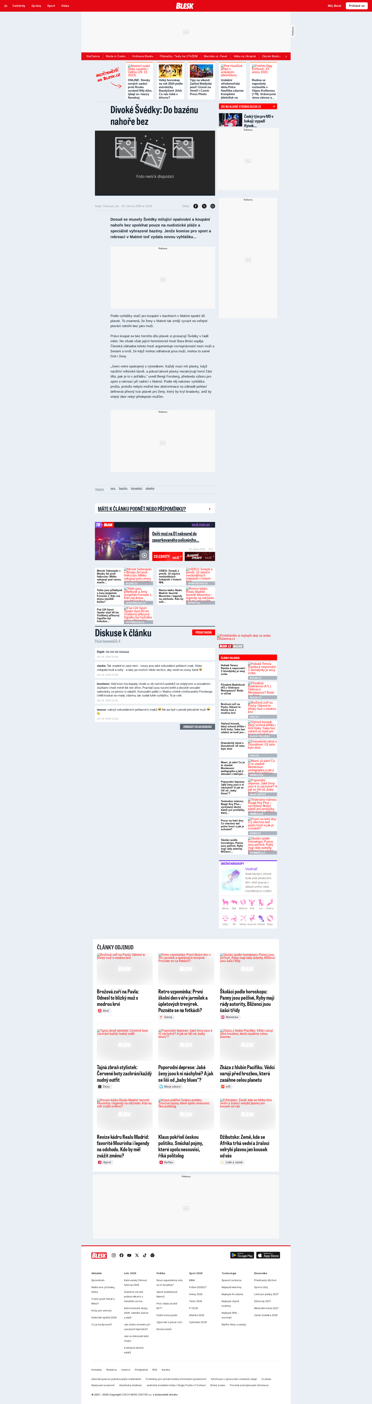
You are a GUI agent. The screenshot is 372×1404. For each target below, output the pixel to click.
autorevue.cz (135, 622)
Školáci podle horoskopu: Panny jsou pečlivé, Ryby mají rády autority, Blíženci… (232, 846)
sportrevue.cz (198, 583)
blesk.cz (132, 583)
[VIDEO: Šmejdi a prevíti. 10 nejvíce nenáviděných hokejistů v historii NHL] (200, 576)
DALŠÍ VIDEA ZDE (201, 525)
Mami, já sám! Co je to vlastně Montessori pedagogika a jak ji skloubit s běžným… (233, 768)
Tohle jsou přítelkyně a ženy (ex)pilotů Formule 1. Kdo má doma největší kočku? (109, 596)
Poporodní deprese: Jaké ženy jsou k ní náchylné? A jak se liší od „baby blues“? (233, 787)
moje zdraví (258, 794)
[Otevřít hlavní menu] (5, 5)
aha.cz (254, 716)
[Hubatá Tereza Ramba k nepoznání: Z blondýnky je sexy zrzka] (262, 671)
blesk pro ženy (260, 736)
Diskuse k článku (123, 632)
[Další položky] (286, 56)
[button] (242, 1255)
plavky (150, 488)
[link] (113, 1255)
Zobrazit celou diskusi (197, 727)
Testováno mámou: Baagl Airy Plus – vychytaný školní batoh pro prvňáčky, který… (233, 807)
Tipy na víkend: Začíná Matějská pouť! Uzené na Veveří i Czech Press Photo (201, 87)
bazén (123, 488)
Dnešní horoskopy (232, 863)
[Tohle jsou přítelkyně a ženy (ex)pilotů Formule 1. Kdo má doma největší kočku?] (138, 596)
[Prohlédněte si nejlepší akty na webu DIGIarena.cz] (247, 637)
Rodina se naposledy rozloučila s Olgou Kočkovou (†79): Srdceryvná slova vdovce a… (264, 88)
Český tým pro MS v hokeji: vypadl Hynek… (258, 120)
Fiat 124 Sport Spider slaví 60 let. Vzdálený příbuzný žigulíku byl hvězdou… (108, 615)
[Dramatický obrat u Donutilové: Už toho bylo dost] (262, 748)
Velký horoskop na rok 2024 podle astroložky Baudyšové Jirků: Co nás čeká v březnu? (171, 88)
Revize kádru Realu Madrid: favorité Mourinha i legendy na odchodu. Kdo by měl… (171, 596)
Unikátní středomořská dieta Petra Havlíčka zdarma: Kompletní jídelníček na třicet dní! (232, 90)
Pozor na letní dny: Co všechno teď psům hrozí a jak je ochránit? (232, 825)
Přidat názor (203, 632)
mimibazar (256, 775)
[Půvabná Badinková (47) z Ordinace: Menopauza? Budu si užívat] (262, 690)
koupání (136, 488)
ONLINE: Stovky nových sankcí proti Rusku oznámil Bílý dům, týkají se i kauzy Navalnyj (140, 88)
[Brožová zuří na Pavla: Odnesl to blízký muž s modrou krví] (262, 710)
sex (112, 488)
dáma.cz (255, 833)
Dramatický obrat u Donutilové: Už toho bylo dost (233, 746)
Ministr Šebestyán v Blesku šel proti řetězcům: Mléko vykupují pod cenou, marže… (109, 576)
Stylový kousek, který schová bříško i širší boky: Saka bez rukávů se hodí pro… (233, 728)
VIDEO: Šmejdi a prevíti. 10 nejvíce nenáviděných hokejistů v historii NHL (170, 576)
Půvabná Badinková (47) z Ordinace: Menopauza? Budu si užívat (233, 689)
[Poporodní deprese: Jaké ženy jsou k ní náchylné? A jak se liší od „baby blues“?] (262, 787)
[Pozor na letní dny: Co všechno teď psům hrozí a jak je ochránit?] (262, 826)
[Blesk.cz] (185, 6)
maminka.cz (257, 852)
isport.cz (194, 603)
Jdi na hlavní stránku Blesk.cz (241, 106)
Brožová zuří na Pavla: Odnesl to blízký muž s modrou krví (231, 708)
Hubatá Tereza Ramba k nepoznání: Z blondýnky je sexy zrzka (233, 670)
